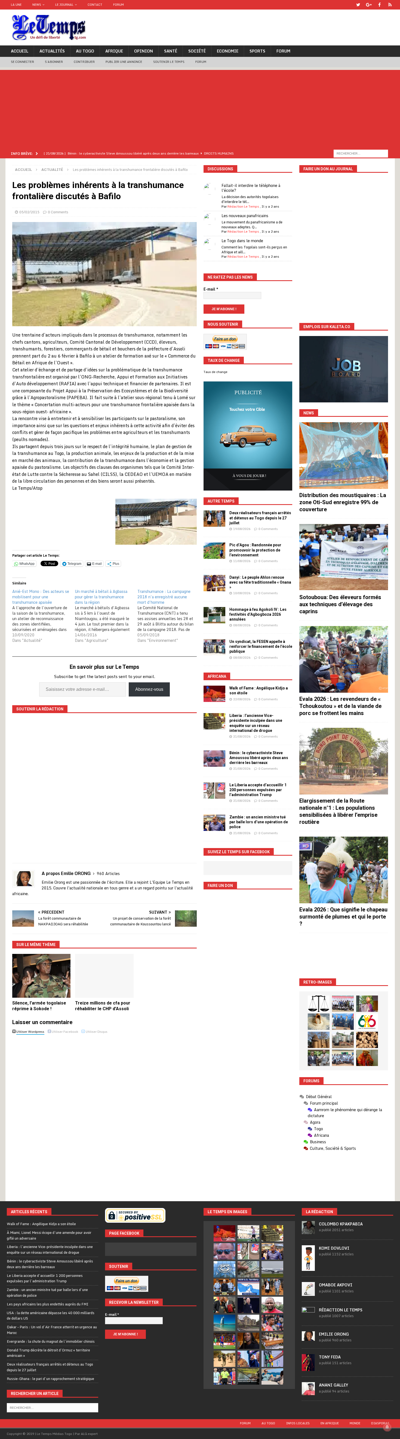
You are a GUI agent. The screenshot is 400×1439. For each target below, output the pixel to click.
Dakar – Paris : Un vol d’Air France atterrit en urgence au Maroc (52, 1330)
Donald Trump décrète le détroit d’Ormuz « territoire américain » (48, 1353)
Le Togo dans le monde (242, 241)
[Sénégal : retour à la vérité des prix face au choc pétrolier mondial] (272, 1359)
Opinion (143, 51)
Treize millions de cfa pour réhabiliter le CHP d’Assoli (102, 1005)
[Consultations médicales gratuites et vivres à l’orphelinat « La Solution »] (343, 1004)
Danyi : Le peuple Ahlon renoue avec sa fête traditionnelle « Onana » (260, 582)
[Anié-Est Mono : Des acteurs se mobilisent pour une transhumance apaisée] (43, 616)
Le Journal (64, 4)
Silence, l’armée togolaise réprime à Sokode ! (39, 1005)
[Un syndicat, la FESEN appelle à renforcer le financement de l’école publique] (214, 647)
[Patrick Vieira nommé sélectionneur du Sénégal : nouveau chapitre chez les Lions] (272, 1305)
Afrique (114, 51)
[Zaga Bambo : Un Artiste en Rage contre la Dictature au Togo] (367, 1058)
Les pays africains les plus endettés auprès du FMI (47, 1304)
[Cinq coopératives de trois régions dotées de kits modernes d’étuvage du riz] (343, 1040)
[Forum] (390, 5)
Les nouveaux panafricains (244, 215)
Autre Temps (221, 501)
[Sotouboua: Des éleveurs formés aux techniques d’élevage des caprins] (343, 557)
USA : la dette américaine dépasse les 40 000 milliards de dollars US (50, 1315)
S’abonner (54, 61)
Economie (227, 51)
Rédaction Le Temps (243, 206)
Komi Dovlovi (334, 1248)
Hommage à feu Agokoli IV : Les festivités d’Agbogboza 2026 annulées (258, 614)
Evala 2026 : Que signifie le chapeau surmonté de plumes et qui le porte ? (343, 916)
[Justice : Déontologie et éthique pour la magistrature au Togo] (319, 1004)
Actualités (52, 51)
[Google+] (369, 5)
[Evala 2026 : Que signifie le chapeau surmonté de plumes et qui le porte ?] (343, 870)
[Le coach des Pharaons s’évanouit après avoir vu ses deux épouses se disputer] (248, 1305)
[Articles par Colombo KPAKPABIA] (308, 1231)
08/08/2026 (242, 625)
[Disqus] (104, 1113)
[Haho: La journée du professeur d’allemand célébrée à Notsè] (343, 1058)
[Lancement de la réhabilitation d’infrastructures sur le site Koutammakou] (319, 1040)
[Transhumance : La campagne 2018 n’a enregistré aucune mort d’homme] (168, 616)
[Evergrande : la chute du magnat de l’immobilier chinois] (224, 1287)
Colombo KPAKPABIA (341, 1224)
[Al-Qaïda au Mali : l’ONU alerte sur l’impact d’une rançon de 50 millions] (224, 1359)
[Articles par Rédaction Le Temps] (308, 1317)
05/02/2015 (29, 212)
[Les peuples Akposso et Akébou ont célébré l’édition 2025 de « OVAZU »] (319, 1021)
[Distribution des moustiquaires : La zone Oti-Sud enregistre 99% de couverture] (343, 455)
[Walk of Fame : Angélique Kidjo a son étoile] (214, 694)
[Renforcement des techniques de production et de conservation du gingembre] (367, 1040)
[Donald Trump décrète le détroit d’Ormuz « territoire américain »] (248, 1287)
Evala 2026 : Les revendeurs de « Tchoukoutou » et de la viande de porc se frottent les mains (340, 706)
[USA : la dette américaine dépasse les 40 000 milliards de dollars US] (248, 1269)
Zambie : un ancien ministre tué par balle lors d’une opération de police (258, 822)
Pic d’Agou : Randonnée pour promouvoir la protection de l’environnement (255, 550)
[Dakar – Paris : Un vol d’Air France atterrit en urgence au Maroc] (272, 1269)
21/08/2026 (242, 736)
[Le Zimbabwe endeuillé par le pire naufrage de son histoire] (272, 1341)
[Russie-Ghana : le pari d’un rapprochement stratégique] (224, 1305)
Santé (170, 51)
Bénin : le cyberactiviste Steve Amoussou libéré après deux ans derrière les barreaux (258, 758)
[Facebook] (379, 5)
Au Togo (85, 51)
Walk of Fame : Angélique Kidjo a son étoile (41, 1224)
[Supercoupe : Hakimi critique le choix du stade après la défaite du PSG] (224, 1341)
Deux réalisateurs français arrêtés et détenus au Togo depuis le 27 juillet (260, 518)
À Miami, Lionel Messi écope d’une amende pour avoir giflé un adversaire (49, 1235)
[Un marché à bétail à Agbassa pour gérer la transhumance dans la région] (106, 616)
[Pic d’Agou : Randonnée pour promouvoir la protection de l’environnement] (214, 551)
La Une (16, 4)
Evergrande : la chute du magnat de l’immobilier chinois (51, 1341)
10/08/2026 (242, 593)
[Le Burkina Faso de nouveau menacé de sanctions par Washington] (248, 1359)
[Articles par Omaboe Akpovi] (308, 1293)
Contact (95, 4)
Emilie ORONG (334, 1334)
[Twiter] (358, 5)
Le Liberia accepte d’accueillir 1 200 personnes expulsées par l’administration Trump (258, 790)
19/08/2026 (242, 528)
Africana (217, 676)
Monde (355, 1423)
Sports (257, 51)
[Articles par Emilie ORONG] (308, 1338)
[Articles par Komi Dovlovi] (308, 1268)
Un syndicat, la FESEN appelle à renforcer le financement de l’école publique (260, 646)
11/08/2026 (242, 561)
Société (197, 51)
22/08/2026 (242, 699)
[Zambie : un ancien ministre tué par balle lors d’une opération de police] (214, 823)
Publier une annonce (124, 61)
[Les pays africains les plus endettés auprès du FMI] (224, 1269)
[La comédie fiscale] (319, 1058)
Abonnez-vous (149, 689)
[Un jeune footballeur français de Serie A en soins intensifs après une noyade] (272, 1323)
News (36, 4)
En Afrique (330, 1423)
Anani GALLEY (333, 1385)
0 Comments (58, 212)
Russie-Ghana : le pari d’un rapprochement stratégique (50, 1379)
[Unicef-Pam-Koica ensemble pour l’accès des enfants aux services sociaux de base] (343, 1021)
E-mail (211, 289)
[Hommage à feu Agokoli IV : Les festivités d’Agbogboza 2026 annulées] (214, 615)
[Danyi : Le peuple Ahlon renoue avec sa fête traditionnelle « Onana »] (214, 583)
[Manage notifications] (387, 1427)
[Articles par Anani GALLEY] (308, 1392)
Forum (118, 4)
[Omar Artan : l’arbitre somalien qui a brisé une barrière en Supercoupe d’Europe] (224, 1376)
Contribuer (84, 61)
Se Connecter (22, 61)
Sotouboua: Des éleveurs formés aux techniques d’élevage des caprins (340, 604)
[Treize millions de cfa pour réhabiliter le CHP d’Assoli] (104, 976)
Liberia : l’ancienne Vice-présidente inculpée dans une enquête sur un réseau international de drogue (50, 1249)
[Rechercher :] (361, 153)
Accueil (19, 51)
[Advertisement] (200, 108)
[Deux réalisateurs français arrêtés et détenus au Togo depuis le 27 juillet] (214, 518)
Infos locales (298, 1423)
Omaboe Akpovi (335, 1285)
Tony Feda (330, 1357)
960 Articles (108, 873)
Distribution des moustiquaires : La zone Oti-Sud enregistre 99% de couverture (342, 502)
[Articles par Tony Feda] (308, 1368)
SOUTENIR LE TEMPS (168, 61)
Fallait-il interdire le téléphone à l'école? (250, 187)
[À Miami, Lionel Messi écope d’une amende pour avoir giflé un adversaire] (248, 1233)
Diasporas (380, 1423)
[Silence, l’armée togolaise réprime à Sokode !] (41, 976)
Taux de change (215, 371)
